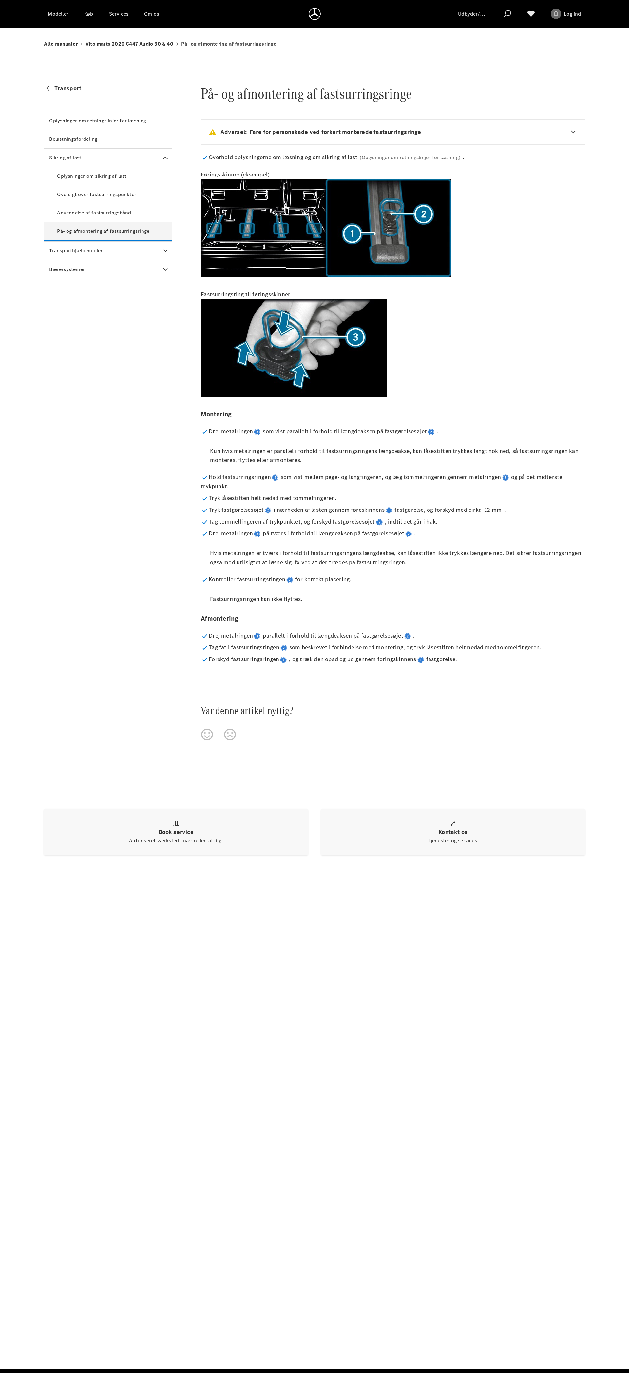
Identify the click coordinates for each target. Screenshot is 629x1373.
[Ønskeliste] (531, 14)
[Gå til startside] (315, 13)
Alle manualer (61, 43)
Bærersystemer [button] (67, 269)
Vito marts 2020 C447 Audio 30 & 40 (129, 43)
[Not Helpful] (230, 734)
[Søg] (507, 14)
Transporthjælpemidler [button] (76, 250)
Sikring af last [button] (65, 157)
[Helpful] (207, 734)
